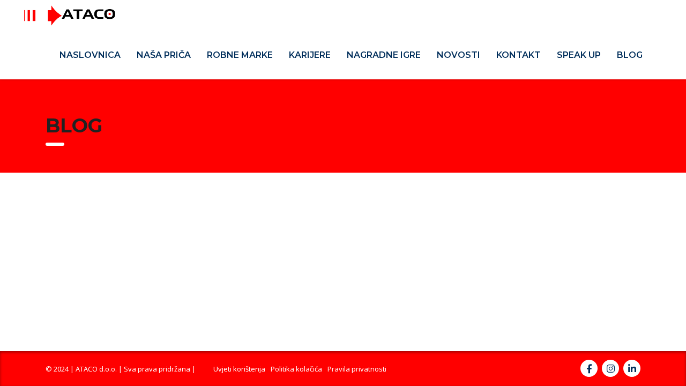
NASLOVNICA (90, 55)
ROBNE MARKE (240, 55)
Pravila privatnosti (356, 369)
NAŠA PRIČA (164, 55)
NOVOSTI (458, 55)
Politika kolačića (296, 369)
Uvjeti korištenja (239, 369)
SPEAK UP (579, 55)
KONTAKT (518, 55)
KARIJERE (310, 55)
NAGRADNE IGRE (384, 55)
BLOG (630, 55)
